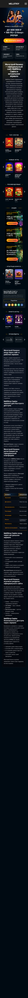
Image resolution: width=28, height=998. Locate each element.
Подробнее (14, 300)
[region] (14, 146)
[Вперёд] (24, 142)
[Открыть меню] (26, 4)
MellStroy (14, 4)
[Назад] (3, 142)
